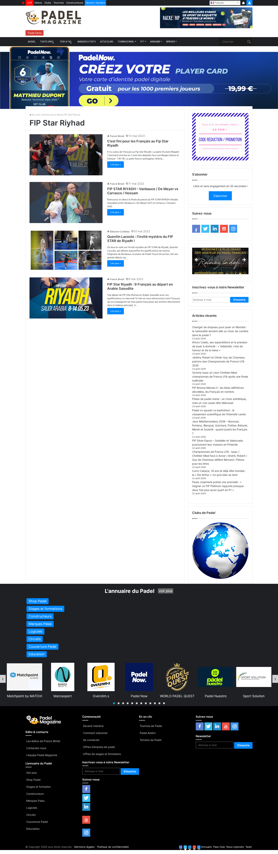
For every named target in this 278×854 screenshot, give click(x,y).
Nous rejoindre (235, 846)
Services (170, 41)
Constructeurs (74, 2)
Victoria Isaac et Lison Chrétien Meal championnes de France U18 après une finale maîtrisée (220, 376)
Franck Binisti (117, 136)
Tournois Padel (126, 41)
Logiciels (31, 807)
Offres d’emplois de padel (99, 747)
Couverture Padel (37, 821)
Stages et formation (38, 786)
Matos (38, 2)
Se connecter (91, 740)
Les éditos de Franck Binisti (43, 741)
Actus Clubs (106, 41)
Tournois (59, 2)
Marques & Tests (87, 41)
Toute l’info (47, 41)
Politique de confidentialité (113, 846)
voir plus (165, 591)
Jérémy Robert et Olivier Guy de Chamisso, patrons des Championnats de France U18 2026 (218, 361)
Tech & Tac (65, 41)
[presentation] (3, 679)
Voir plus (31, 772)
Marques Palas (35, 800)
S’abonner (220, 196)
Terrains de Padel (150, 740)
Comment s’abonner (95, 733)
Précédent (197, 260)
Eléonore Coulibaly (120, 231)
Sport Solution (215, 696)
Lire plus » (115, 164)
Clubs (47, 2)
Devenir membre (95, 2)
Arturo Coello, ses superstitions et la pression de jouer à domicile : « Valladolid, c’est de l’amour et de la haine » (219, 346)
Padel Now (100, 696)
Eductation (33, 828)
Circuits (31, 814)
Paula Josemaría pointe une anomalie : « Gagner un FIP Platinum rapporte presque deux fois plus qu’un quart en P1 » (218, 486)
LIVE (29, 2)
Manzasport (24, 696)
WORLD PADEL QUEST (139, 696)
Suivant (244, 260)
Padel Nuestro (177, 696)
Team (248, 846)
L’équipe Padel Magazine (41, 755)
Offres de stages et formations (102, 754)
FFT (142, 41)
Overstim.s (62, 696)
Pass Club (219, 846)
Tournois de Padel (151, 726)
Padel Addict (148, 733)
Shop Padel (33, 779)
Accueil (32, 41)
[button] (114, 703)
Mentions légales (84, 846)
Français (219, 2)
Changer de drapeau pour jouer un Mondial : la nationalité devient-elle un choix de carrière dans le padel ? (220, 331)
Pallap (253, 696)
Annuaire (155, 41)
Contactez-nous (36, 748)
